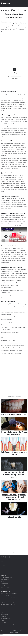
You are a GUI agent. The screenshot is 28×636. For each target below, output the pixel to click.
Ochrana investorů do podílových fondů (9, 597)
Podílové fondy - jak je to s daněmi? (8, 604)
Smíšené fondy (4, 585)
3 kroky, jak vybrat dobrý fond (6, 600)
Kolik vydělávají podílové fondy (7, 595)
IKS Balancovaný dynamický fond (7, 624)
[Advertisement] (14, 49)
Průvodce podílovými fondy (6, 577)
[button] (25, 3)
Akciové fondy (3, 581)
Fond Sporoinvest (4, 614)
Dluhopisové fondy (4, 583)
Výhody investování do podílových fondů (9, 593)
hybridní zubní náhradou (19, 187)
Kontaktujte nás (4, 565)
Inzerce (2, 568)
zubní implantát (21, 215)
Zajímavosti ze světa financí (16, 76)
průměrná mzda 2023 (5, 570)
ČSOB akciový (3, 616)
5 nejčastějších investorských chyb (7, 602)
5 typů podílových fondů (5, 579)
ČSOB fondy (3, 610)
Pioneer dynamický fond (5, 618)
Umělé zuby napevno (16, 280)
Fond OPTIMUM (4, 622)
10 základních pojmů (5, 587)
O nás (2, 563)
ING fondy (3, 620)
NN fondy (2, 612)
